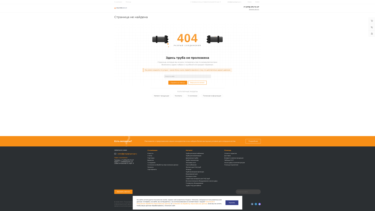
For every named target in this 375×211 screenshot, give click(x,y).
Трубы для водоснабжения (195, 153)
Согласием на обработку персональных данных (189, 204)
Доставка (227, 155)
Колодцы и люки (191, 176)
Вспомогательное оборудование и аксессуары (201, 181)
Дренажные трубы (192, 158)
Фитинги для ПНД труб (193, 167)
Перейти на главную (178, 83)
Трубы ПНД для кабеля (193, 185)
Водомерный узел (192, 174)
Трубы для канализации (193, 155)
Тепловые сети (191, 162)
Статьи (149, 155)
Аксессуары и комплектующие (234, 162)
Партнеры (150, 158)
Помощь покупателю (231, 165)
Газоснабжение (191, 165)
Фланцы (188, 169)
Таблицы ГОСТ (229, 160)
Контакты (178, 96)
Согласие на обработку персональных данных (162, 165)
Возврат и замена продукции (233, 158)
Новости (150, 153)
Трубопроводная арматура (195, 172)
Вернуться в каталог (197, 83)
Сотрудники (151, 162)
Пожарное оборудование (194, 183)
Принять (232, 203)
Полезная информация (212, 96)
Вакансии (150, 160)
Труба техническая (192, 160)
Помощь (128, 2)
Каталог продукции (161, 96)
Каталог (189, 150)
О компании (118, 2)
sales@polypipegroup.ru (234, 2)
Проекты (150, 167)
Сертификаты (152, 169)
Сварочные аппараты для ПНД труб (198, 178)
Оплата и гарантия (230, 153)
